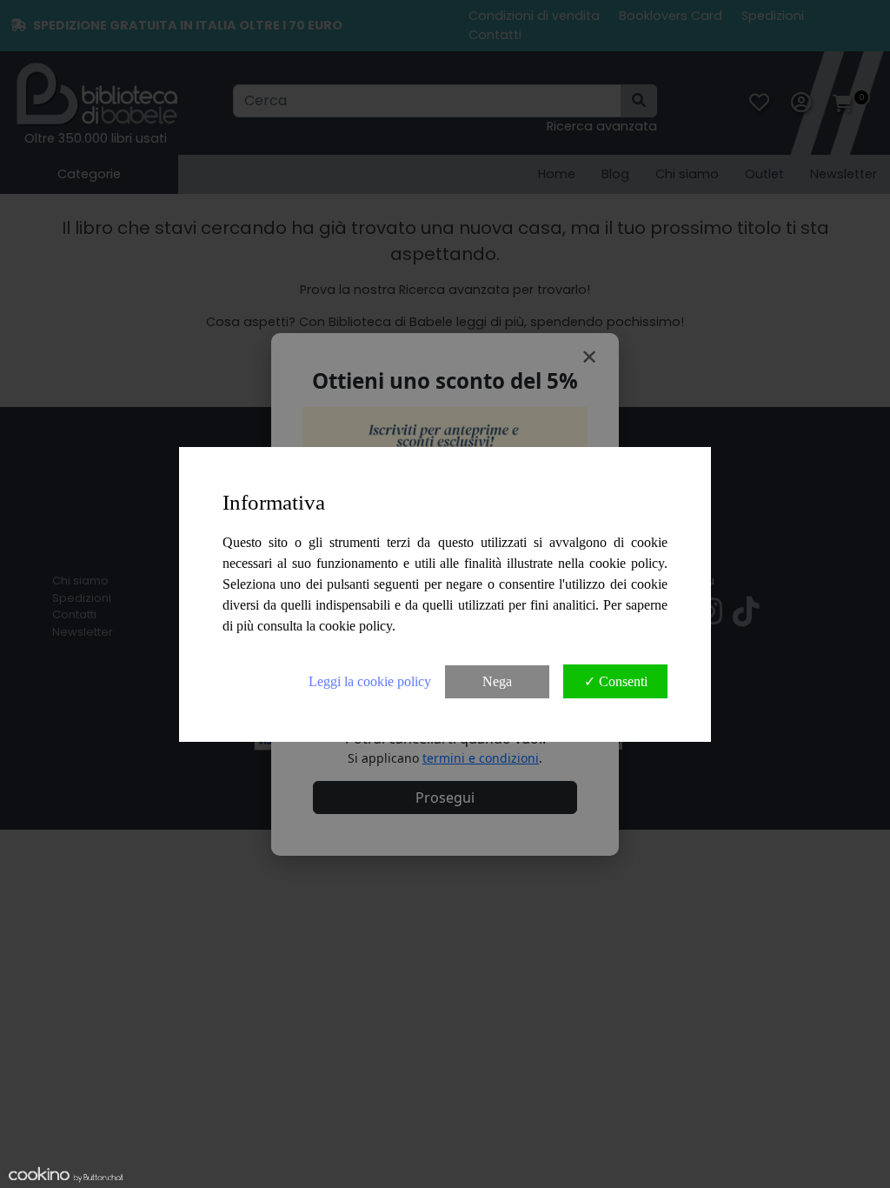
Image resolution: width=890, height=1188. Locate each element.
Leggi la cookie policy (370, 681)
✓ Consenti (616, 681)
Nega (497, 681)
